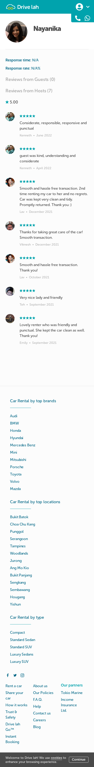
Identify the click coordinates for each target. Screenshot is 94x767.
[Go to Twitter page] (15, 675)
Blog (37, 727)
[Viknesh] (10, 225)
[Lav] (10, 182)
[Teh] (10, 291)
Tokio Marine (72, 693)
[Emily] (10, 318)
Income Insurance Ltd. (69, 705)
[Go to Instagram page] (22, 675)
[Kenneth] (10, 116)
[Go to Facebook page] (7, 675)
